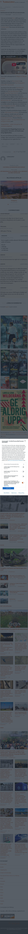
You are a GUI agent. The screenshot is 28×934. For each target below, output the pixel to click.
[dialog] (14, 467)
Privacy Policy (21, 492)
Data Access (14, 492)
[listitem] (14, 464)
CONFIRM (8, 488)
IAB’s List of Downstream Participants (15, 460)
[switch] (23, 467)
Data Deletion (6, 492)
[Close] (25, 441)
